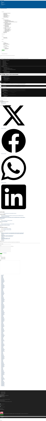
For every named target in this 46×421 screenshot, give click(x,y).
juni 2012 (2, 360)
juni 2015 (2, 341)
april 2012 (2, 361)
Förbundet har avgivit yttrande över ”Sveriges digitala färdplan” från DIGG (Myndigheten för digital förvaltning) (12, 233)
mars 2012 (2, 362)
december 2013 (2, 349)
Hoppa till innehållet (2, 0)
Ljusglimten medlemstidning (5, 63)
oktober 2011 (2, 365)
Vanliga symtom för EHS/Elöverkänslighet (8, 68)
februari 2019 (2, 324)
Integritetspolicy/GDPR (5, 65)
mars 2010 (2, 377)
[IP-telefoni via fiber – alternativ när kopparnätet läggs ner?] (7, 235)
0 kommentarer (2, 237)
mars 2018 (2, 328)
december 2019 (2, 318)
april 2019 (2, 323)
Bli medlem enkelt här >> (2, 400)
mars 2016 (2, 339)
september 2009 (3, 379)
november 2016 (2, 335)
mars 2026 (2, 278)
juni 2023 (2, 295)
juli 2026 (2, 275)
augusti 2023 (2, 294)
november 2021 (2, 306)
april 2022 (2, 303)
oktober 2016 (2, 336)
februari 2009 (2, 381)
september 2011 (3, 366)
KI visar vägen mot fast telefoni (3, 221)
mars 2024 (2, 291)
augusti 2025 (2, 282)
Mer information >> (2, 409)
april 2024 (2, 290)
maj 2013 (2, 353)
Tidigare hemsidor (4, 64)
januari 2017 (2, 334)
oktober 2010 (2, 373)
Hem (1, 1)
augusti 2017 (2, 331)
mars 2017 (2, 333)
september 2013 (3, 351)
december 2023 (2, 293)
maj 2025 (2, 283)
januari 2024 (2, 292)
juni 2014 (2, 346)
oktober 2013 (2, 350)
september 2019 (3, 320)
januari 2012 (2, 363)
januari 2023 (2, 298)
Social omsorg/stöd (6, 75)
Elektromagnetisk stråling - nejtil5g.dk (7, 228)
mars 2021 (2, 310)
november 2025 (2, 280)
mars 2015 (2, 343)
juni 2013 (2, 352)
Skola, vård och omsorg (5, 73)
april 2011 (2, 369)
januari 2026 (2, 279)
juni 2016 (2, 337)
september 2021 (3, 307)
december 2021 (2, 305)
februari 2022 (2, 304)
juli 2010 (2, 375)
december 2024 (2, 285)
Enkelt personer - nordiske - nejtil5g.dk (7, 229)
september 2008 (3, 384)
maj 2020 (2, 315)
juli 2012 (2, 359)
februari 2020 (2, 317)
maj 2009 (2, 380)
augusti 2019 (2, 321)
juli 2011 (2, 367)
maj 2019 (2, 322)
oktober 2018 (2, 326)
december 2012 (2, 356)
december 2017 (2, 330)
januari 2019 (2, 325)
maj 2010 (2, 376)
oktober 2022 (2, 300)
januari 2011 (2, 371)
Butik (1, 3)
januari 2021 (2, 311)
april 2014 (2, 347)
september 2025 (3, 281)
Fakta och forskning (5, 70)
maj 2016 (2, 338)
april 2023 (2, 296)
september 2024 (3, 287)
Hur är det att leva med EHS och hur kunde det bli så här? (10, 69)
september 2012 (3, 358)
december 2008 (2, 382)
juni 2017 (2, 332)
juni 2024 (2, 289)
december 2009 (2, 378)
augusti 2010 (2, 374)
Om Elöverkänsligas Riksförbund (6, 60)
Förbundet (2, 59)
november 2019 (2, 319)
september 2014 (3, 345)
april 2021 (2, 309)
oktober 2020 (2, 313)
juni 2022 (2, 302)
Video (2, 100)
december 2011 (2, 364)
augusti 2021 (2, 308)
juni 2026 (2, 276)
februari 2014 (2, 348)
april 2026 (2, 277)
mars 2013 (2, 354)
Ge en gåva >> (1, 414)
